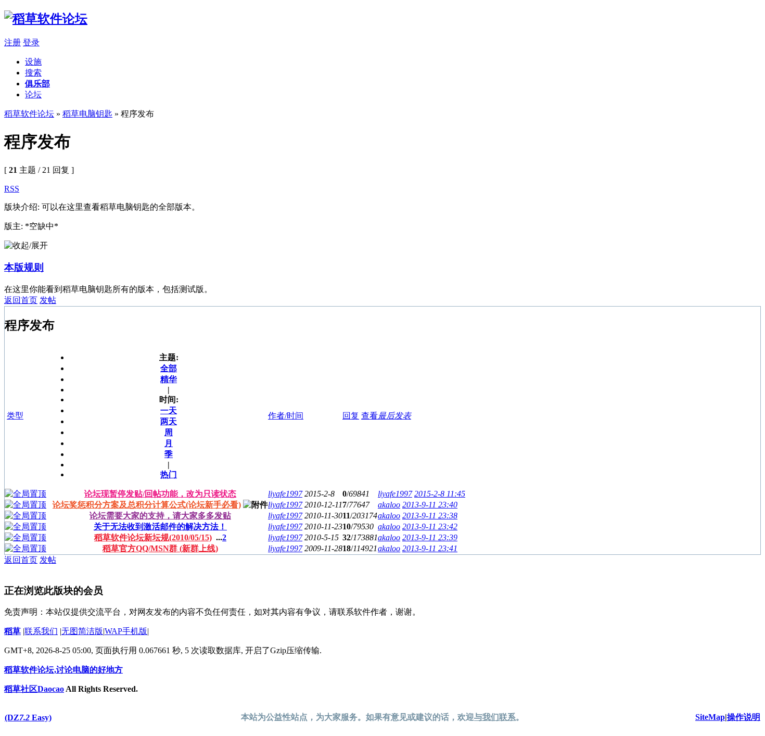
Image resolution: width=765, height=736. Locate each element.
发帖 (48, 300)
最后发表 (394, 415)
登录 (31, 42)
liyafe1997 (285, 493)
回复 (350, 415)
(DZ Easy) (28, 717)
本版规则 (24, 267)
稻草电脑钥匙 (87, 113)
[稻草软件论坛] (45, 19)
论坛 (33, 94)
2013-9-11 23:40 (429, 504)
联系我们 (41, 631)
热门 (168, 474)
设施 (33, 61)
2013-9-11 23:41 (429, 548)
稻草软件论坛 (29, 113)
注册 (12, 42)
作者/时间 (285, 415)
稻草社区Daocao (34, 688)
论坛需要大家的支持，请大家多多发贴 (160, 515)
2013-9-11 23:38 (429, 515)
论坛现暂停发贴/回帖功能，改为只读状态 (160, 493)
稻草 (12, 631)
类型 (15, 415)
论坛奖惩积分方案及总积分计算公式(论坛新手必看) (147, 504)
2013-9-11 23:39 (429, 537)
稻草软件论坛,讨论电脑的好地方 (63, 669)
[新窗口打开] (25, 493)
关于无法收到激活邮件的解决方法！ (160, 526)
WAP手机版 (126, 631)
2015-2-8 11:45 (439, 493)
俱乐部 (37, 83)
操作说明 (743, 717)
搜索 (33, 72)
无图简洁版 (82, 631)
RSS (11, 188)
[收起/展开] (26, 245)
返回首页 (20, 300)
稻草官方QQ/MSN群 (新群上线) (160, 548)
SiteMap (710, 717)
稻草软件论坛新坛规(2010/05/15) (153, 537)
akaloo (389, 504)
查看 (369, 415)
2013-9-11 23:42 (429, 526)
